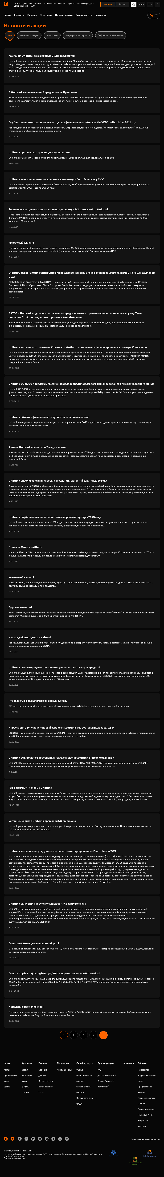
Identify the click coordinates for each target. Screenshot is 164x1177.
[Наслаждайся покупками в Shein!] (82, 644)
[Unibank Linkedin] (33, 1138)
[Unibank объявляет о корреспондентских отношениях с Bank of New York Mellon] (82, 764)
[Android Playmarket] (13, 1138)
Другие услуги (83, 15)
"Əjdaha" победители (110, 35)
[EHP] (130, 1153)
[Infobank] (149, 1153)
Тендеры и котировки (78, 35)
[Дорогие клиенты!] (82, 614)
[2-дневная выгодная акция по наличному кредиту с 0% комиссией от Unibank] (82, 217)
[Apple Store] (6, 1138)
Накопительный (45, 1086)
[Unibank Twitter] (27, 1138)
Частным (108, 4)
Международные (64, 1069)
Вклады (32, 15)
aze (150, 4)
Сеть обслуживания (23, 4)
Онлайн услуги (64, 15)
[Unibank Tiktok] (67, 1138)
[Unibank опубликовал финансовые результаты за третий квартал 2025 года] (82, 490)
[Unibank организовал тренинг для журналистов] (82, 157)
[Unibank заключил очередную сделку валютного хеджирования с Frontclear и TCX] (82, 869)
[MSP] (135, 1161)
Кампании (100, 15)
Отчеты (141, 1103)
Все (10, 35)
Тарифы (70, 4)
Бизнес (122, 4)
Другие (7, 1086)
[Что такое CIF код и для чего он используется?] (82, 705)
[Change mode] (133, 4)
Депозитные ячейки (107, 1075)
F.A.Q (32, 6)
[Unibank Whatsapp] (60, 1138)
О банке (37, 4)
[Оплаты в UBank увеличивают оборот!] (82, 950)
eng (141, 4)
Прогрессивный (45, 1081)
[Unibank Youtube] (40, 1138)
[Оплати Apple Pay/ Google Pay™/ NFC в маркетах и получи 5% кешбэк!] (82, 982)
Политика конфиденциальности (145, 1139)
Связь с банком (21, 6)
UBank (79, 1069)
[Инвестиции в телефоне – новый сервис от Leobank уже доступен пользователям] (82, 734)
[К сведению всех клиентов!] (82, 1013)
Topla (41, 1092)
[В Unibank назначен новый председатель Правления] (82, 99)
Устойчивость (50, 4)
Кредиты (19, 15)
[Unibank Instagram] (47, 1138)
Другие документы (146, 1109)
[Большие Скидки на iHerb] (82, 554)
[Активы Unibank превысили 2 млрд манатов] (82, 455)
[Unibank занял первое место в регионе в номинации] (82, 186)
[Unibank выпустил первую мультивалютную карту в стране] (82, 915)
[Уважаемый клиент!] (82, 249)
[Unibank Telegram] (53, 1138)
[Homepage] (6, 5)
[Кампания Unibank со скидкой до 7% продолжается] (82, 65)
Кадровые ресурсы (85, 4)
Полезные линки (145, 1114)
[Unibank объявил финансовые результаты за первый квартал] (82, 424)
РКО (99, 1069)
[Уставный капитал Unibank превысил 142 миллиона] (82, 827)
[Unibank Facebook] (20, 1138)
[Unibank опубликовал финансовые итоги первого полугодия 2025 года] (82, 524)
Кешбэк (61, 4)
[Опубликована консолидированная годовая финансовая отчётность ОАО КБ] (82, 129)
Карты (7, 15)
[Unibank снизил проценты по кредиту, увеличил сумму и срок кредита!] (82, 676)
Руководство (143, 1069)
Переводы (46, 15)
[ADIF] (113, 1153)
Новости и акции (29, 35)
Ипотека (25, 1092)
